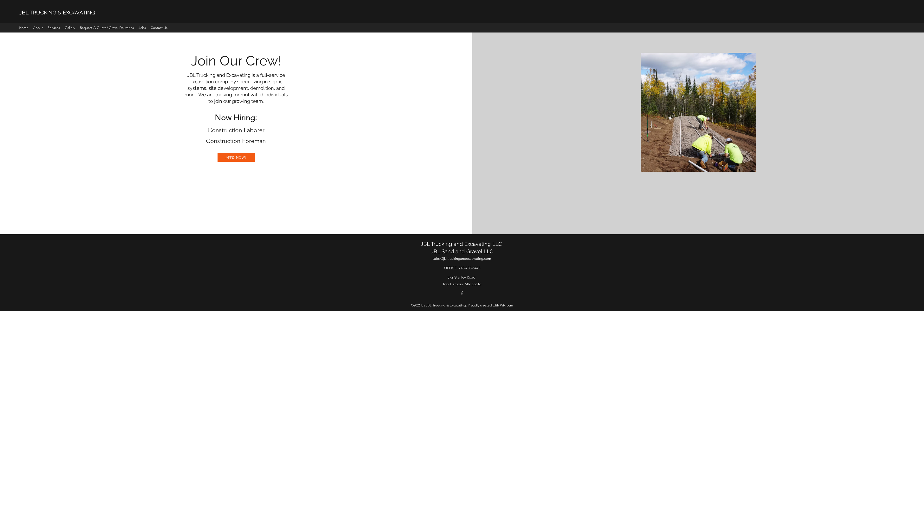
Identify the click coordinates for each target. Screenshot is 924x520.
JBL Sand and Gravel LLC (462, 251)
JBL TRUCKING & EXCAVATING (57, 12)
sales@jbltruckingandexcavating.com (462, 258)
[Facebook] (462, 293)
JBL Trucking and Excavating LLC (462, 244)
